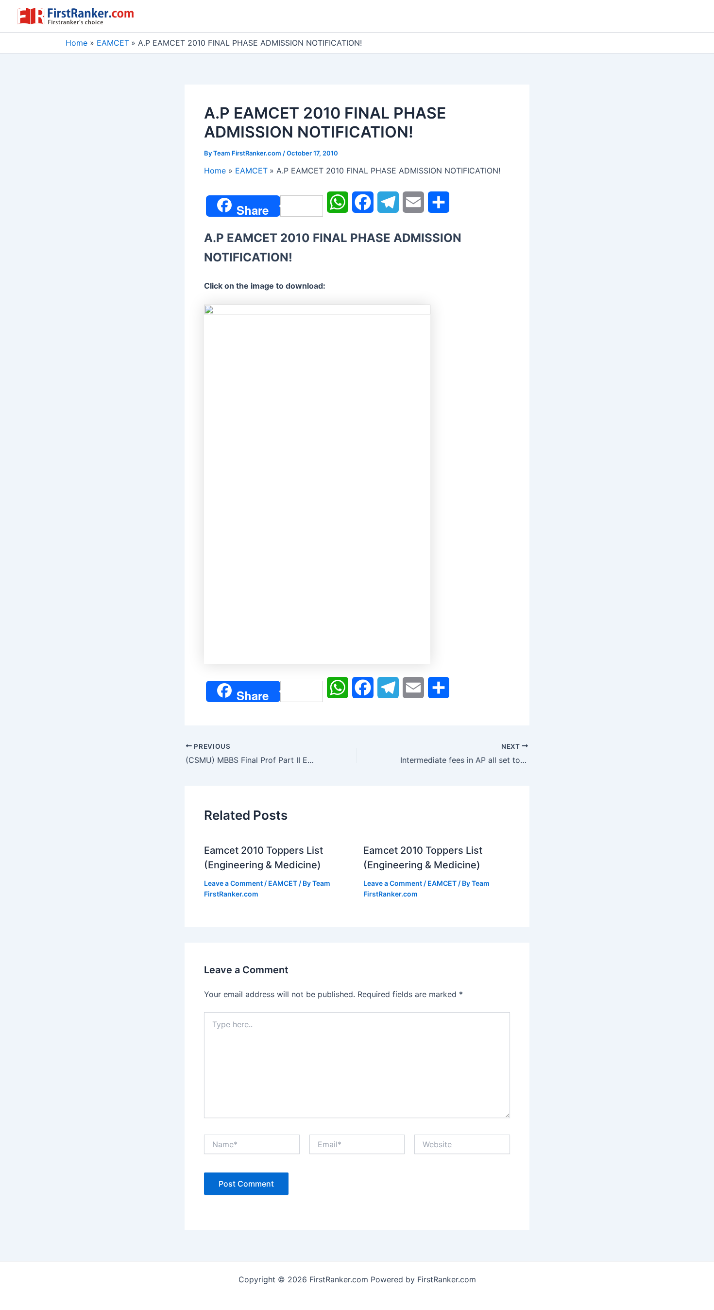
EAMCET (282, 883)
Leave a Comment (233, 883)
